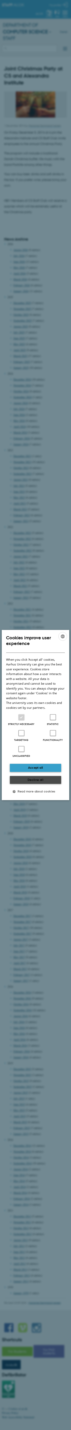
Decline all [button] (35, 780)
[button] (35, 791)
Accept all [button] (35, 767)
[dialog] (35, 715)
